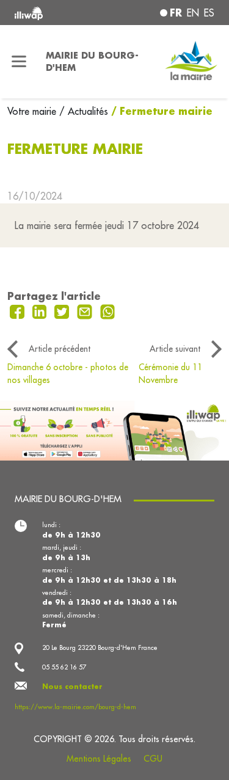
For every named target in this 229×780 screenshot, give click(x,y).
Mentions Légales (99, 758)
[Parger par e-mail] (86, 311)
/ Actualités (83, 111)
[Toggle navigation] (19, 61)
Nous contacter (72, 686)
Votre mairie (33, 111)
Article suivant (175, 348)
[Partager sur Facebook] (18, 311)
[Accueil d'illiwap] (51, 12)
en (193, 13)
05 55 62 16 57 (64, 667)
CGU (153, 758)
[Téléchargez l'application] (114, 429)
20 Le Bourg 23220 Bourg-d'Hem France (100, 647)
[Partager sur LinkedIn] (41, 311)
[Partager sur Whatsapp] (108, 311)
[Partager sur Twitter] (63, 311)
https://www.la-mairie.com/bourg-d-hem (75, 706)
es (209, 13)
